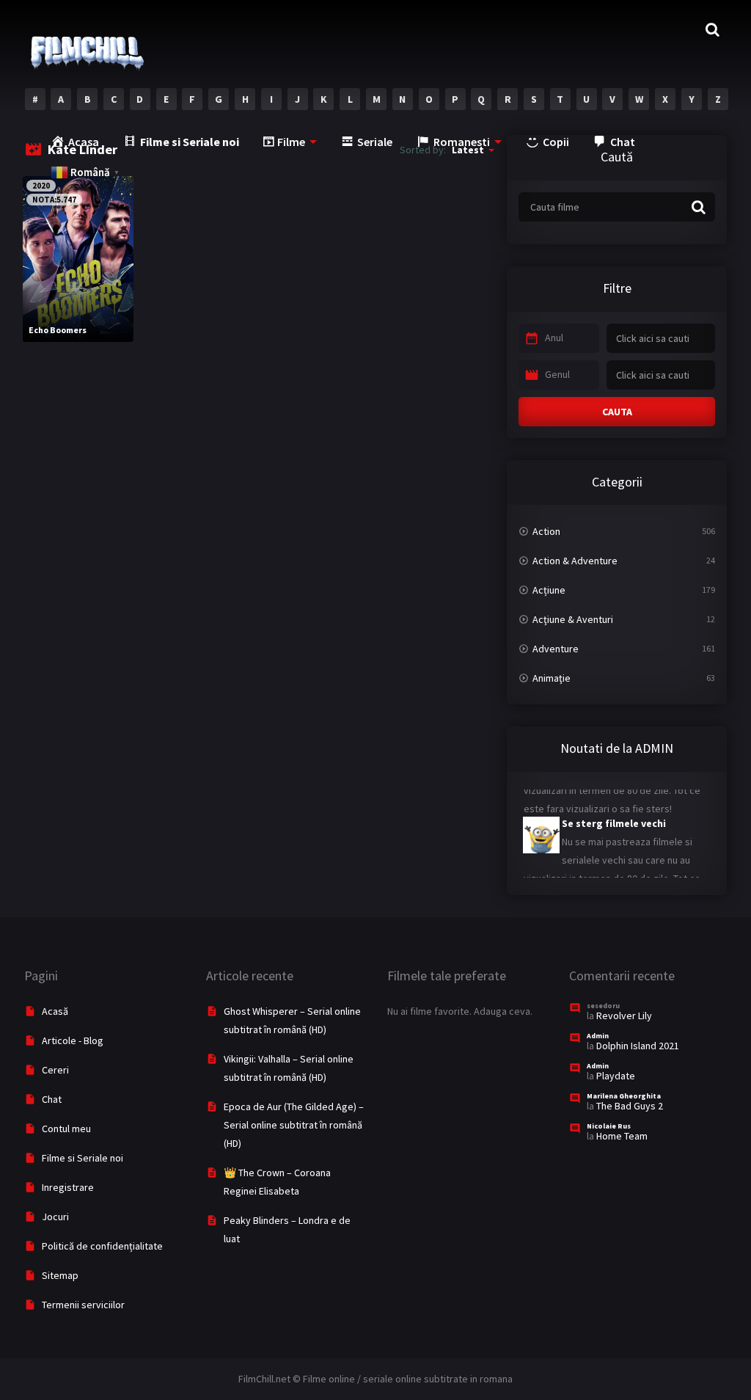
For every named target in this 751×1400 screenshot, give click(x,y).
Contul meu (66, 1128)
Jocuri (55, 1216)
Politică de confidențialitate (102, 1246)
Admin (598, 1035)
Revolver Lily (624, 1015)
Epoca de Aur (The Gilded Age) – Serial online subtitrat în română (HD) (294, 1125)
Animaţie (551, 678)
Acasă (55, 1011)
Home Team (622, 1135)
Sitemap (60, 1275)
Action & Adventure (575, 560)
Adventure (555, 648)
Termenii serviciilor (83, 1304)
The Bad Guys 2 (629, 1105)
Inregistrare (68, 1187)
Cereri (55, 1069)
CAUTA (617, 411)
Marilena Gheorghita (624, 1096)
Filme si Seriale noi (82, 1157)
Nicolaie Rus (609, 1126)
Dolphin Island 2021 (637, 1045)
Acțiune (548, 590)
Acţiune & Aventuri (572, 619)
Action (546, 531)
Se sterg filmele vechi (614, 815)
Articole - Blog (72, 1040)
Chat (52, 1099)
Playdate (615, 1075)
